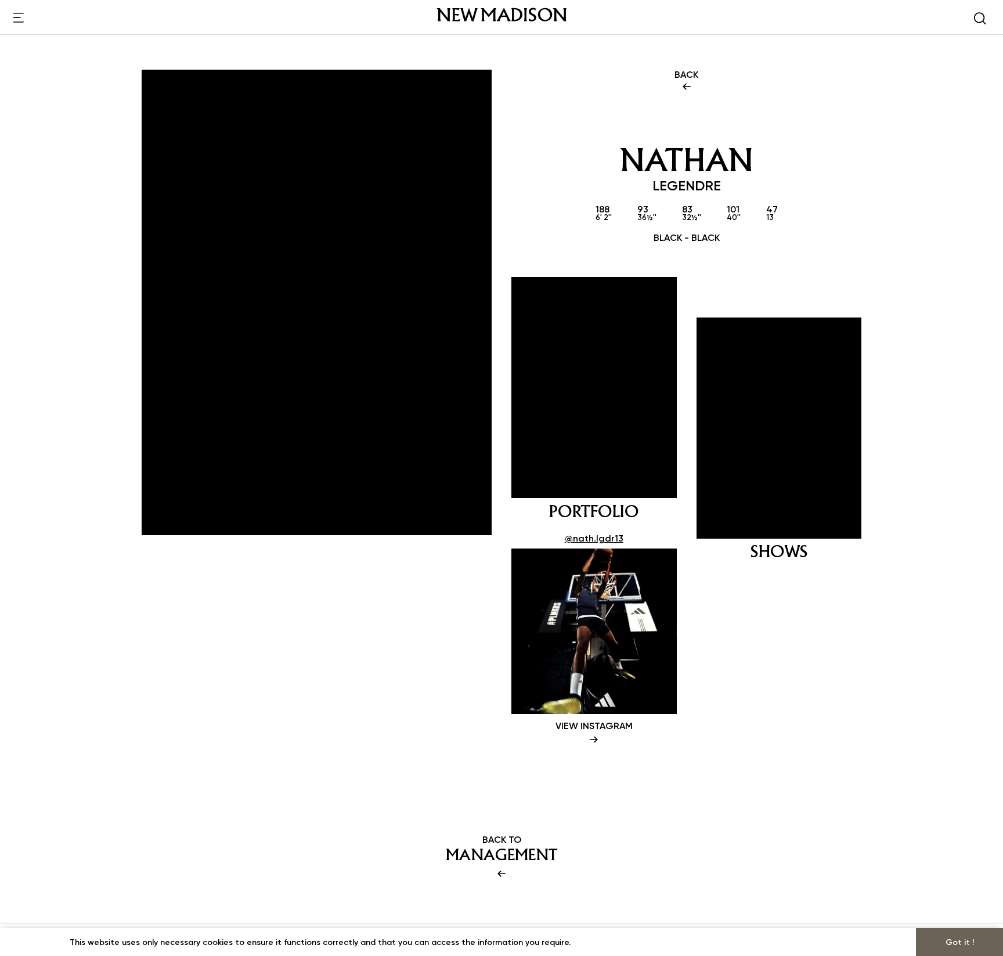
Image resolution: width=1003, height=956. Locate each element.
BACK (686, 74)
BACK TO (501, 849)
